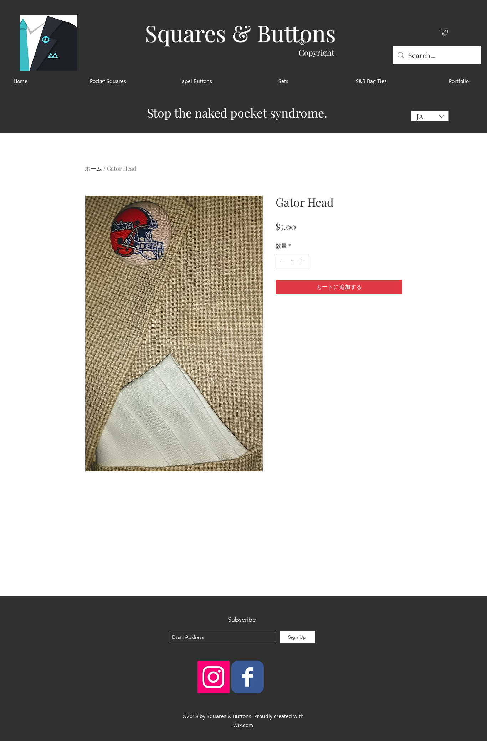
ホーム (93, 168)
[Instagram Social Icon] (213, 677)
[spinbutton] (292, 261)
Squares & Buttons (240, 32)
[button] (445, 32)
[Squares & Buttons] (247, 677)
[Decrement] (282, 261)
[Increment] (302, 261)
